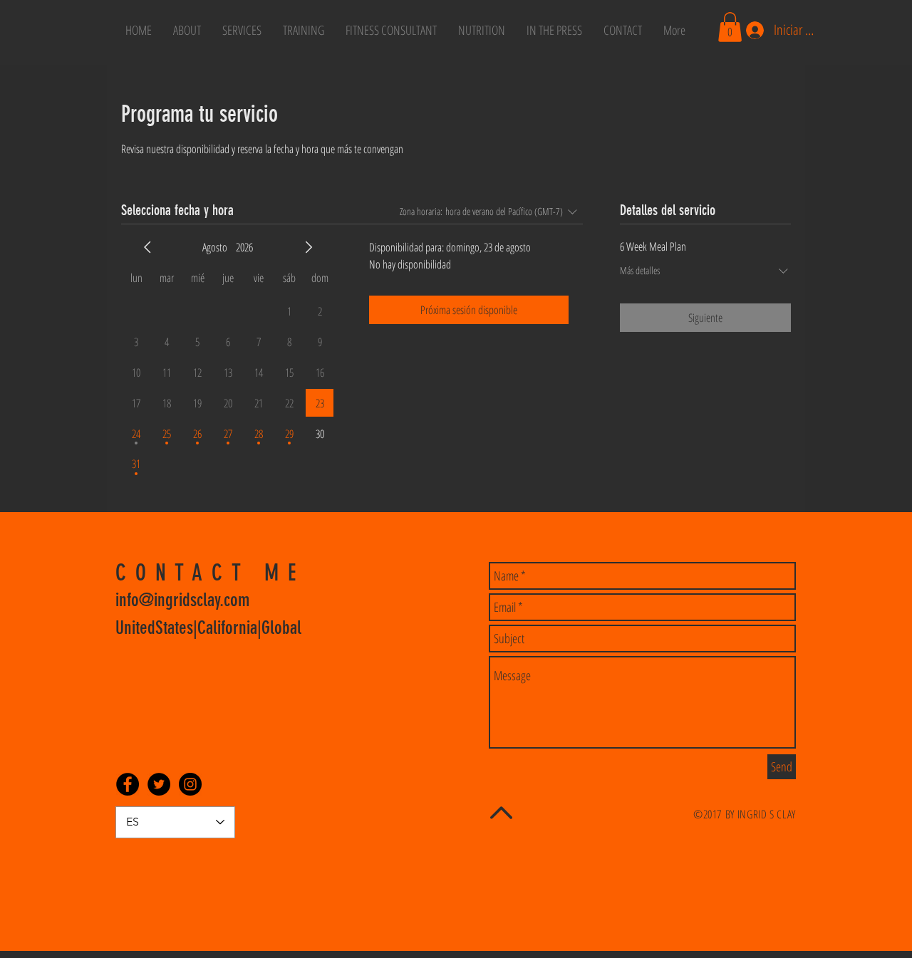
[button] (729, 27)
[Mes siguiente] (308, 247)
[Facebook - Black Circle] (127, 784)
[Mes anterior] (147, 247)
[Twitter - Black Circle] (158, 784)
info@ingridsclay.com (182, 600)
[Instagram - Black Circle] (190, 784)
